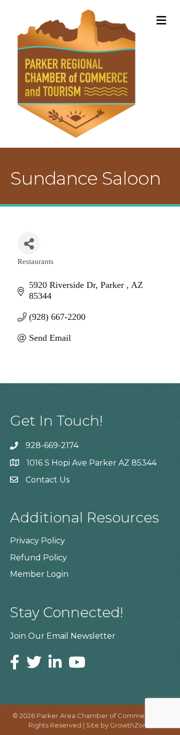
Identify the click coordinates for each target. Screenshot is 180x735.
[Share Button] (29, 243)
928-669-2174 (52, 445)
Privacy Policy (37, 540)
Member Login (39, 574)
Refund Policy (38, 557)
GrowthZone (131, 725)
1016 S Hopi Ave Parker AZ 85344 (91, 463)
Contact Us (48, 480)
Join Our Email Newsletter (63, 636)
